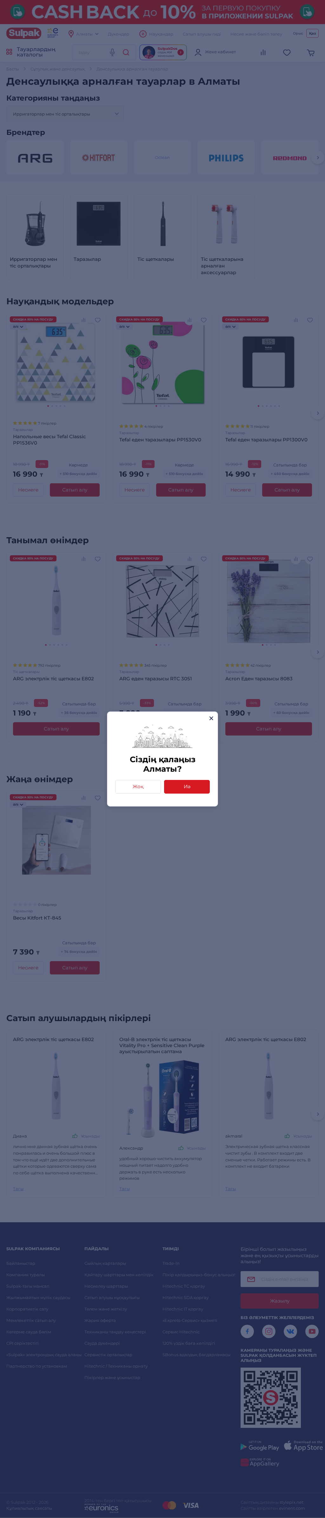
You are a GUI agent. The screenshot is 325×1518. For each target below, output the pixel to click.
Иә (187, 786)
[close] (211, 718)
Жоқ (138, 786)
